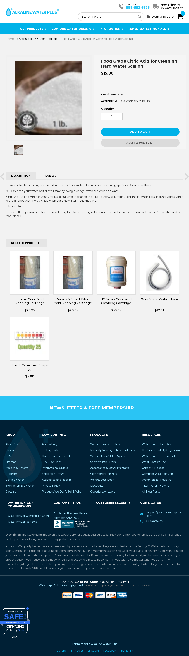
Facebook (110, 650)
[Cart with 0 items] (180, 16)
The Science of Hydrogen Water (162, 450)
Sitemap (11, 462)
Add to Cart (30, 276)
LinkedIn (93, 650)
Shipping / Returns (54, 473)
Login (155, 16)
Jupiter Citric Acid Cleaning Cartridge (30, 301)
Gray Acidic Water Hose (159, 299)
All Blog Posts (151, 491)
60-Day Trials (50, 450)
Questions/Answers (102, 491)
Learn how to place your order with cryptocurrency (117, 585)
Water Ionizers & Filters (105, 444)
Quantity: (107, 108)
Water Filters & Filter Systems (109, 456)
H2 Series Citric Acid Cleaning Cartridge (116, 301)
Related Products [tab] (26, 243)
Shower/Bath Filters (103, 462)
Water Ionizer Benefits (156, 444)
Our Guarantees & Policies (58, 456)
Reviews (50, 175)
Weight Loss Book (102, 479)
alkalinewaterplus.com (15, 622)
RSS (8, 456)
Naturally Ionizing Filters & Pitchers (112, 450)
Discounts (96, 485)
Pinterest (77, 650)
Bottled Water (15, 479)
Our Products (31, 29)
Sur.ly (21, 630)
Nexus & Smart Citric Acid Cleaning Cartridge (73, 301)
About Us (12, 444)
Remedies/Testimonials (147, 29)
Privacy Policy (51, 485)
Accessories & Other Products (109, 468)
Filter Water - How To (155, 485)
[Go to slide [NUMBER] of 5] (2, 176)
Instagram (127, 650)
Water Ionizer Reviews (156, 479)
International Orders (55, 468)
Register (168, 16)
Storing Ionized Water (20, 485)
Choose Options (159, 276)
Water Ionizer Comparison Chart (28, 515)
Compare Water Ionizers (71, 29)
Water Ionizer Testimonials (159, 456)
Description (20, 175)
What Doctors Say (154, 462)
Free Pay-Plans (51, 462)
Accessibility (49, 444)
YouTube (61, 650)
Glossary (11, 491)
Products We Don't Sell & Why (61, 491)
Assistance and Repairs (56, 479)
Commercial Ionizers (103, 473)
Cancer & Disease (153, 468)
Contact (11, 450)
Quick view (29, 268)
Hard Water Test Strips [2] (30, 367)
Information (109, 29)
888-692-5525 (138, 8)
